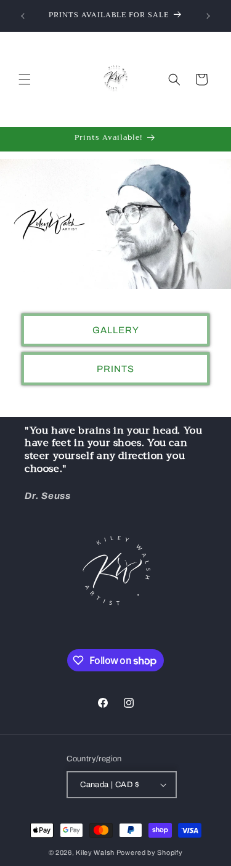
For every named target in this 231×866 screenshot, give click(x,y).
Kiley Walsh (95, 852)
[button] (24, 79)
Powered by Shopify (149, 852)
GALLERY (115, 329)
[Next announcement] (208, 16)
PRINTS (115, 368)
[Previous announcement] (22, 16)
